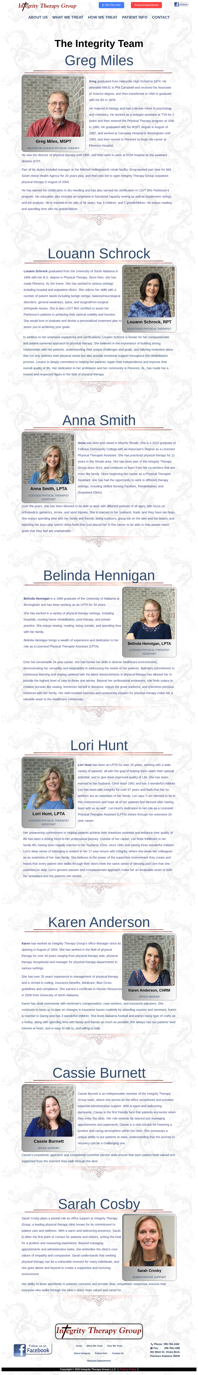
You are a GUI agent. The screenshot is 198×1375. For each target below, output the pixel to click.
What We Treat (94, 1345)
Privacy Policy (128, 1369)
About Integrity (82, 1353)
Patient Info (101, 1353)
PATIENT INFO (134, 17)
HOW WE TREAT (102, 17)
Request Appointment (99, 1360)
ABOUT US (38, 17)
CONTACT (161, 17)
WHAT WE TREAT (67, 17)
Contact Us (118, 1353)
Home (79, 1345)
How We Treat (114, 1345)
